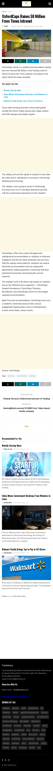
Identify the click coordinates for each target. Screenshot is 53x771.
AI (42, 708)
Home (4, 11)
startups (15, 743)
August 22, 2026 (20, 449)
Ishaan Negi (8, 503)
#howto (15, 708)
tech (24, 743)
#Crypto (6, 708)
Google (36, 726)
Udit (6, 26)
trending (22, 748)
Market (6, 734)
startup (32, 376)
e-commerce (42, 717)
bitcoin (44, 712)
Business (7, 717)
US (39, 748)
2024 (23, 708)
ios (28, 730)
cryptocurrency (28, 717)
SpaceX (40, 739)
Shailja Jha (8, 449)
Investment (21, 376)
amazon (6, 712)
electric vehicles (10, 721)
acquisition (33, 708)
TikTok (5, 748)
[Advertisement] (26, 145)
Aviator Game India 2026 (14, 696)
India (45, 726)
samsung (16, 739)
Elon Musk (24, 721)
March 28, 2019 (17, 26)
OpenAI (6, 739)
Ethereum (35, 721)
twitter (32, 748)
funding (11, 376)
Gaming (27, 726)
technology (33, 743)
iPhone (36, 730)
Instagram (7, 730)
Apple (15, 712)
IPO (43, 730)
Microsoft (33, 734)
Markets (15, 734)
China (16, 717)
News (10, 11)
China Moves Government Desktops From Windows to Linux (26, 95)
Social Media (28, 739)
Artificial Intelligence (29, 712)
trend (14, 748)
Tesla (43, 743)
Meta (24, 734)
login (10, 596)
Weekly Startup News (12, 90)
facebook (7, 726)
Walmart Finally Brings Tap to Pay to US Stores (23, 100)
